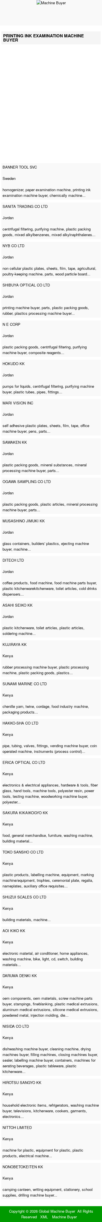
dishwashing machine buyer (25, 1048)
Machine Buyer (64, 1216)
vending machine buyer (69, 745)
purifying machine (49, 229)
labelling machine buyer (33, 1060)
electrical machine (34, 1155)
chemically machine (66, 195)
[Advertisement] (51, 107)
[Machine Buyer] (51, 2)
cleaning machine (64, 1048)
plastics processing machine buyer (43, 313)
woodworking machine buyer (64, 796)
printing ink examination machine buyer (47, 192)
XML (44, 1216)
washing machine (78, 835)
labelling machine (45, 874)
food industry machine (70, 706)
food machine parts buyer (75, 582)
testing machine (26, 796)
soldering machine (17, 633)
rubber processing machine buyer (30, 667)
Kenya (8, 655)
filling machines (43, 1054)
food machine (41, 582)
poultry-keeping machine (22, 274)
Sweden (9, 178)
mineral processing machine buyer (45, 467)
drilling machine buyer (36, 1195)
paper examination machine (48, 189)
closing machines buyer (77, 1054)
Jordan (8, 217)
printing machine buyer (21, 307)
